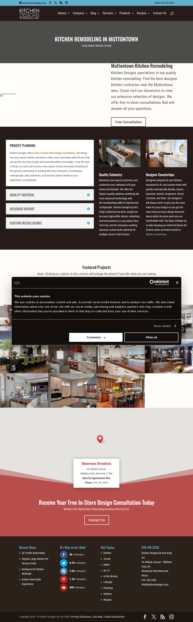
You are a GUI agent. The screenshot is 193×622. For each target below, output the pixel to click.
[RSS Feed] (61, 2)
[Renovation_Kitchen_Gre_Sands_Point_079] (120, 406)
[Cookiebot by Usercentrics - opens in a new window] (152, 282)
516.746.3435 (150, 547)
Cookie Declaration (114, 616)
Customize (94, 337)
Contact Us (159, 13)
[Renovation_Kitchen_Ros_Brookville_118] (24, 406)
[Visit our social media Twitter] (55, 2)
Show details (162, 326)
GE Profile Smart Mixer (33, 552)
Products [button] (124, 13)
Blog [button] (93, 13)
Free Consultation (128, 122)
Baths (106, 564)
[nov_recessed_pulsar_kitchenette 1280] (72, 372)
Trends (106, 558)
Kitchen (107, 552)
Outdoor (107, 593)
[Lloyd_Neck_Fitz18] (120, 372)
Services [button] (108, 13)
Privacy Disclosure (81, 616)
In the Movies (110, 576)
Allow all (151, 337)
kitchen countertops (156, 234)
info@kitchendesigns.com (155, 584)
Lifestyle (107, 582)
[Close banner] (177, 282)
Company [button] (78, 13)
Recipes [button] (141, 13)
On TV (106, 570)
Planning (108, 587)
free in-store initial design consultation (55, 153)
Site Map (97, 616)
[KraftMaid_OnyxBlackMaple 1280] (24, 372)
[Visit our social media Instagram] (66, 2)
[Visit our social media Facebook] (50, 2)
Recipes (107, 599)
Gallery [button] (62, 13)
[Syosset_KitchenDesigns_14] (169, 372)
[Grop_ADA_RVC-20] (72, 406)
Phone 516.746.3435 (164, 3)
